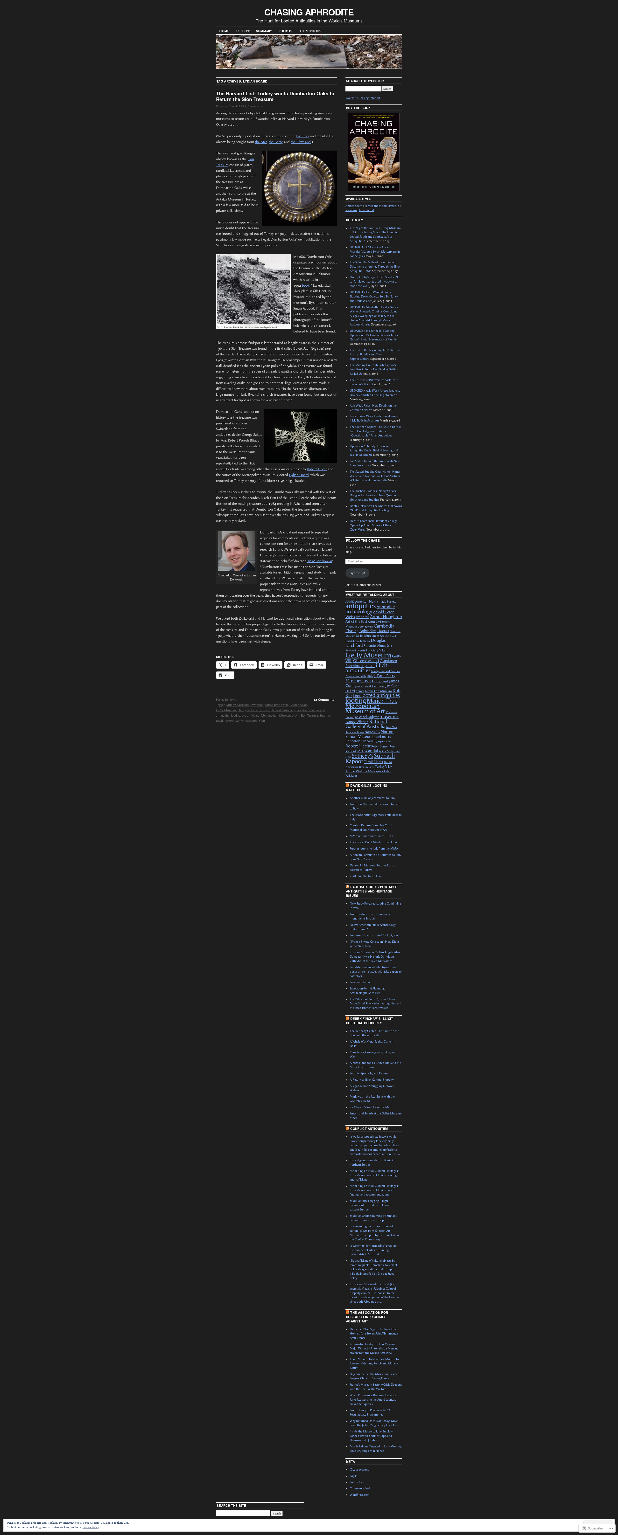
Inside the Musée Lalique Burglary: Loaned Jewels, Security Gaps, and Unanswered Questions (371, 1436)
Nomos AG (372, 732)
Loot (357, 695)
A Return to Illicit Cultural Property (371, 1079)
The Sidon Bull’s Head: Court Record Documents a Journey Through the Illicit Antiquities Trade (375, 267)
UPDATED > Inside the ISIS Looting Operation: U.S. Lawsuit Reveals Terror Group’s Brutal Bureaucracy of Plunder (374, 335)
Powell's (394, 205)
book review (365, 626)
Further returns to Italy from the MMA (374, 848)
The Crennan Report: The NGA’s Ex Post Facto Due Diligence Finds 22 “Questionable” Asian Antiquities (375, 431)
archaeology (358, 611)
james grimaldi (363, 686)
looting (235, 715)
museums (389, 716)
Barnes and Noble (376, 205)
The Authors (309, 31)
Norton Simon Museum (369, 734)
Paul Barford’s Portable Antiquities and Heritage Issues (372, 891)
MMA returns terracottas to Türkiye (372, 836)
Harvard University (283, 710)
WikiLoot (351, 775)
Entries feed (357, 1482)
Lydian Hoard (299, 475)
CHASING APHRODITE (309, 12)
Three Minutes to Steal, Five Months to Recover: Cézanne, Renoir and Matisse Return (374, 1363)
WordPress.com (360, 1494)
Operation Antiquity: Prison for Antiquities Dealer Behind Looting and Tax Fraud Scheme (374, 450)
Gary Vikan (379, 650)
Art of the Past (356, 621)
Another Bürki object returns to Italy (372, 798)
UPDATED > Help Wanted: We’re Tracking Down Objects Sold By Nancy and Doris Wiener (374, 296)
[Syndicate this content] (347, 785)
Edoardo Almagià (376, 646)
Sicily (348, 756)
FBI (368, 650)
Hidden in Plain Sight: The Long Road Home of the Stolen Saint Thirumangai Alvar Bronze (374, 1334)
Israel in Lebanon (361, 982)
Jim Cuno (393, 686)
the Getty (275, 142)
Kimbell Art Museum (378, 691)
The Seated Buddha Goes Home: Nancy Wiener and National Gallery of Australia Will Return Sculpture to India (375, 476)
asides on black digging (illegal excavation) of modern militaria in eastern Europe (371, 1205)
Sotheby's (362, 756)
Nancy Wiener (356, 722)
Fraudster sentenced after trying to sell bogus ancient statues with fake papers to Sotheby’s (376, 972)
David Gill (390, 635)
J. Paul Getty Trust (375, 681)
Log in (354, 1476)
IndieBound (366, 210)
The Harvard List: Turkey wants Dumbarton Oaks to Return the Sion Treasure (275, 96)
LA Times (302, 136)
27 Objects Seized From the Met (370, 1107)
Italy (370, 676)
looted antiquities (380, 695)
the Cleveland (301, 142)
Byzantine (256, 705)
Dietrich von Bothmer (357, 641)
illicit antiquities (366, 668)
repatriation (384, 741)
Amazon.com (353, 205)
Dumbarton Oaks (276, 705)
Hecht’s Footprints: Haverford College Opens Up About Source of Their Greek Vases (373, 525)
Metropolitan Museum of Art (280, 715)
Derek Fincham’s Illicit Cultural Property (369, 1020)
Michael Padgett (367, 717)
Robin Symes (380, 746)
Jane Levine (378, 686)
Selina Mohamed (389, 751)
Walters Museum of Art (249, 721)
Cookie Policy (91, 1527)
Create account (359, 1469)
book (305, 285)
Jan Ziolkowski (305, 710)
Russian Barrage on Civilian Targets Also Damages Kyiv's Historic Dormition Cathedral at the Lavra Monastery (375, 957)
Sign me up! (357, 573)
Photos (285, 31)
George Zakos (298, 705)
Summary (264, 31)
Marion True (382, 700)
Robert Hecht (317, 469)
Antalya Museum (237, 705)
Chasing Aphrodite (360, 631)
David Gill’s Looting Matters (366, 787)
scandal (371, 751)
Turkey (228, 721)
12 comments (255, 106)
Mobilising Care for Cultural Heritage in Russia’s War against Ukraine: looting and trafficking (375, 1175)
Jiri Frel (350, 691)
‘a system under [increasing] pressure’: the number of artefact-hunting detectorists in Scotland (374, 1250)
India (363, 676)
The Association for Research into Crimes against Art (367, 1316)
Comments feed (360, 1488)
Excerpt (243, 31)
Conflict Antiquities (369, 1128)
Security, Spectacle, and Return (369, 1073)
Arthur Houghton (386, 616)
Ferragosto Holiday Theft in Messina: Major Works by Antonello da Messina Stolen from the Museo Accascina (374, 1348)
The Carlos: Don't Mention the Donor (374, 842)
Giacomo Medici (366, 661)
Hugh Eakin (367, 666)
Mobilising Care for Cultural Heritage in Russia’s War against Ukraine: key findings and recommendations (375, 1190)
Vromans (351, 210)
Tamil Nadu (373, 762)
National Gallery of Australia (366, 724)
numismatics (382, 737)
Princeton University (361, 741)
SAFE (360, 751)
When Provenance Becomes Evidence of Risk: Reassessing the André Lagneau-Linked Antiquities (374, 1400)
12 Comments (324, 699)
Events (361, 650)
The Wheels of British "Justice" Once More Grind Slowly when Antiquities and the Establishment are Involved (375, 1003)
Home (224, 31)
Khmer (360, 691)
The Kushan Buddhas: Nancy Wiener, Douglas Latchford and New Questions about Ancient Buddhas (374, 495)
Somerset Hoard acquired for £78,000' (374, 935)
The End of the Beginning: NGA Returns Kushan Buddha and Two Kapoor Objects (375, 354)
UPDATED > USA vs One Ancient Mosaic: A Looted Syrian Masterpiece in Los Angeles (375, 252)
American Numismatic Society (375, 601)
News (232, 699)
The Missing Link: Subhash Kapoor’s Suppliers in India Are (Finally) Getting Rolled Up (374, 369)
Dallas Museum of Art (370, 635)
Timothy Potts (366, 766)
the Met (261, 142)
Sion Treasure (309, 715)
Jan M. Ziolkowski (319, 561)
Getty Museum (226, 710)
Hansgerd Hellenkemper (253, 710)
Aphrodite (386, 606)
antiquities (360, 606)
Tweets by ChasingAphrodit (362, 98)
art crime (362, 617)
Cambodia (384, 626)
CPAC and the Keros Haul (366, 876)
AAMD (349, 601)
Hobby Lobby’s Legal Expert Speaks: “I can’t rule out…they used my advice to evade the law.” (374, 282)
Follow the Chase (363, 540)
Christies (383, 631)
